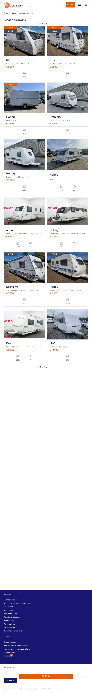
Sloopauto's (8, 610)
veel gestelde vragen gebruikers (17, 649)
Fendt (10, 343)
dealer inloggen (10, 642)
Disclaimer (24, 689)
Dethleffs (56, 117)
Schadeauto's (9, 607)
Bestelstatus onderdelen (13, 631)
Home (14, 13)
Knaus (54, 60)
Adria (9, 230)
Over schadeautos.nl (12, 600)
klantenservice (9, 652)
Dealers (70, 5)
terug (6, 13)
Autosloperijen (9, 620)
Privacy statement (35, 689)
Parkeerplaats (9, 624)
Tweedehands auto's (12, 617)
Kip (8, 60)
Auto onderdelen (10, 614)
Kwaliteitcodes (9, 627)
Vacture (7, 656)
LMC (52, 343)
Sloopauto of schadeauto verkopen (18, 603)
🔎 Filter (46, 676)
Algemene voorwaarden (12, 689)
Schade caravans (26, 13)
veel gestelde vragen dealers (15, 645)
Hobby (10, 117)
